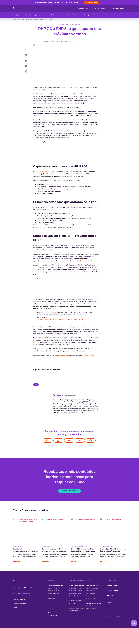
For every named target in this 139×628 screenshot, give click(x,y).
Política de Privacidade (19, 603)
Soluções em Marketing (79, 546)
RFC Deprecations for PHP (44, 171)
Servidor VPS (72, 603)
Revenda (88, 605)
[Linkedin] (19, 588)
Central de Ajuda (112, 607)
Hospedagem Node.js (75, 593)
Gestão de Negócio (53, 593)
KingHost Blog (17, 19)
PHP (36, 384)
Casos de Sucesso (112, 590)
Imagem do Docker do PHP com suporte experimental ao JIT (60, 319)
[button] (18, 15)
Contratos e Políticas (19, 599)
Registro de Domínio (92, 588)
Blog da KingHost (89, 355)
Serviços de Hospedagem (76, 585)
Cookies (15, 607)
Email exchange (90, 598)
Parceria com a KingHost (93, 603)
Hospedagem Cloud (74, 595)
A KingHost (110, 595)
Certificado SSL (90, 593)
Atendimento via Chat (113, 617)
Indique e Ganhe (91, 608)
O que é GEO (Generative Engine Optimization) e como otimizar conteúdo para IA (83, 551)
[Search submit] (125, 15)
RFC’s (47, 338)
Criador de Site (90, 590)
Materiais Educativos (113, 585)
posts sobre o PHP (63, 355)
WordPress (80, 261)
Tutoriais (50, 608)
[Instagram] (14, 588)
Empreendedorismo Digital (56, 585)
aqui (43, 227)
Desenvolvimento (65, 24)
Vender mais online (53, 590)
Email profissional (91, 595)
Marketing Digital (52, 588)
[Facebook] (31, 588)
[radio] (64, 370)
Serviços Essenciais (92, 585)
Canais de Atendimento (114, 612)
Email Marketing (73, 610)
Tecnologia (76, 24)
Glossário (51, 603)
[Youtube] (25, 588)
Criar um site (52, 598)
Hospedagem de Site (75, 588)
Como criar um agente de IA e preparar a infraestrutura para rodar (53, 551)
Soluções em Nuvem (75, 600)
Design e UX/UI (52, 618)
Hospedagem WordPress (76, 590)
